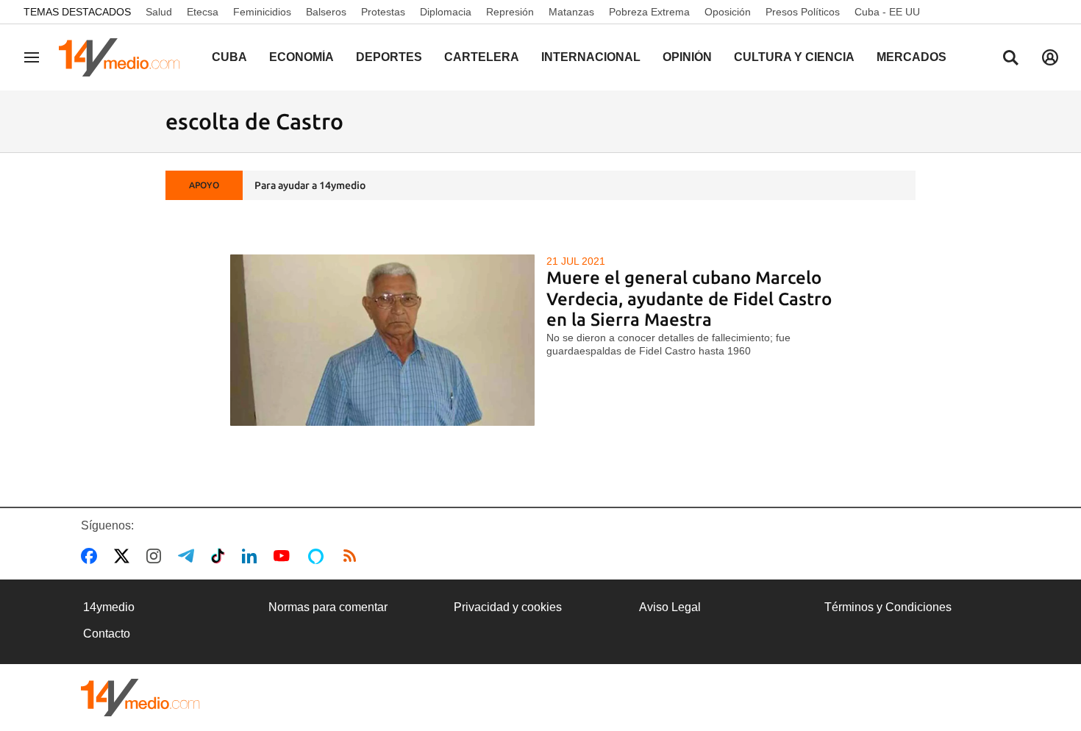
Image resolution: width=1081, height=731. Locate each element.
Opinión (687, 57)
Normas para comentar (328, 607)
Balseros (326, 12)
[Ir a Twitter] (124, 556)
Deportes (389, 57)
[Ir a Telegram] (189, 556)
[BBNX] (140, 697)
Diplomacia (445, 12)
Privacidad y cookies (508, 607)
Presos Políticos (803, 12)
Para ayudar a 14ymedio (309, 185)
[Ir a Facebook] (92, 556)
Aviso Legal (670, 607)
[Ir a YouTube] (285, 556)
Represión (510, 12)
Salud (159, 12)
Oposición (727, 12)
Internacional (591, 57)
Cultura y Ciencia (794, 57)
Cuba (229, 57)
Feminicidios (262, 12)
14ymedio (109, 607)
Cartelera (481, 57)
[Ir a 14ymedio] (124, 57)
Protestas (383, 12)
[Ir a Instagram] (156, 556)
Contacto (106, 633)
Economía (301, 57)
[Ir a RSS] (353, 556)
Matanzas (571, 12)
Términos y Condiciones (888, 607)
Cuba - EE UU (887, 12)
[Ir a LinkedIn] (252, 556)
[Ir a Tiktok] (221, 556)
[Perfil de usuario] (1050, 57)
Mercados (911, 57)
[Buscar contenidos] (1010, 59)
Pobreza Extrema (649, 12)
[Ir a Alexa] (318, 556)
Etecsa (202, 12)
